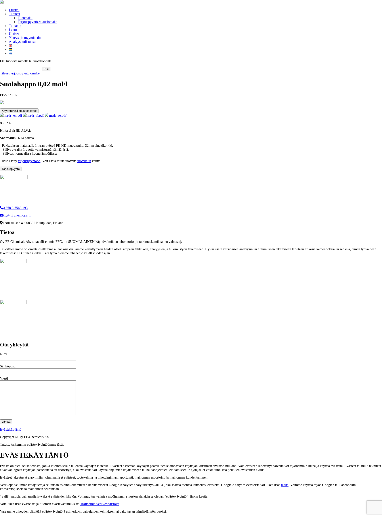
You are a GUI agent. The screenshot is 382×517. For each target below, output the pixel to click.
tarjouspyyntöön (29, 161)
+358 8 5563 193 (16, 208)
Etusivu (14, 10)
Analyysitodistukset (22, 42)
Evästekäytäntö (10, 429)
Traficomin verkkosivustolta (99, 504)
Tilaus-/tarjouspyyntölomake (20, 73)
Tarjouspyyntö (11, 169)
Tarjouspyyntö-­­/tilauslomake (37, 22)
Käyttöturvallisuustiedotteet (19, 110)
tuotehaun (84, 161)
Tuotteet (14, 14)
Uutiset (14, 34)
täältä (284, 485)
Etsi (46, 69)
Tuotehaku (25, 18)
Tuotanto (15, 26)
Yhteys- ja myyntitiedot (25, 38)
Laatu (13, 30)
